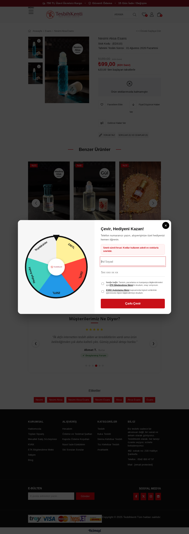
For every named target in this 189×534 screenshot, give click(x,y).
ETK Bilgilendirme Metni (121, 285)
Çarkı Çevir (133, 303)
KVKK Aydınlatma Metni (117, 290)
